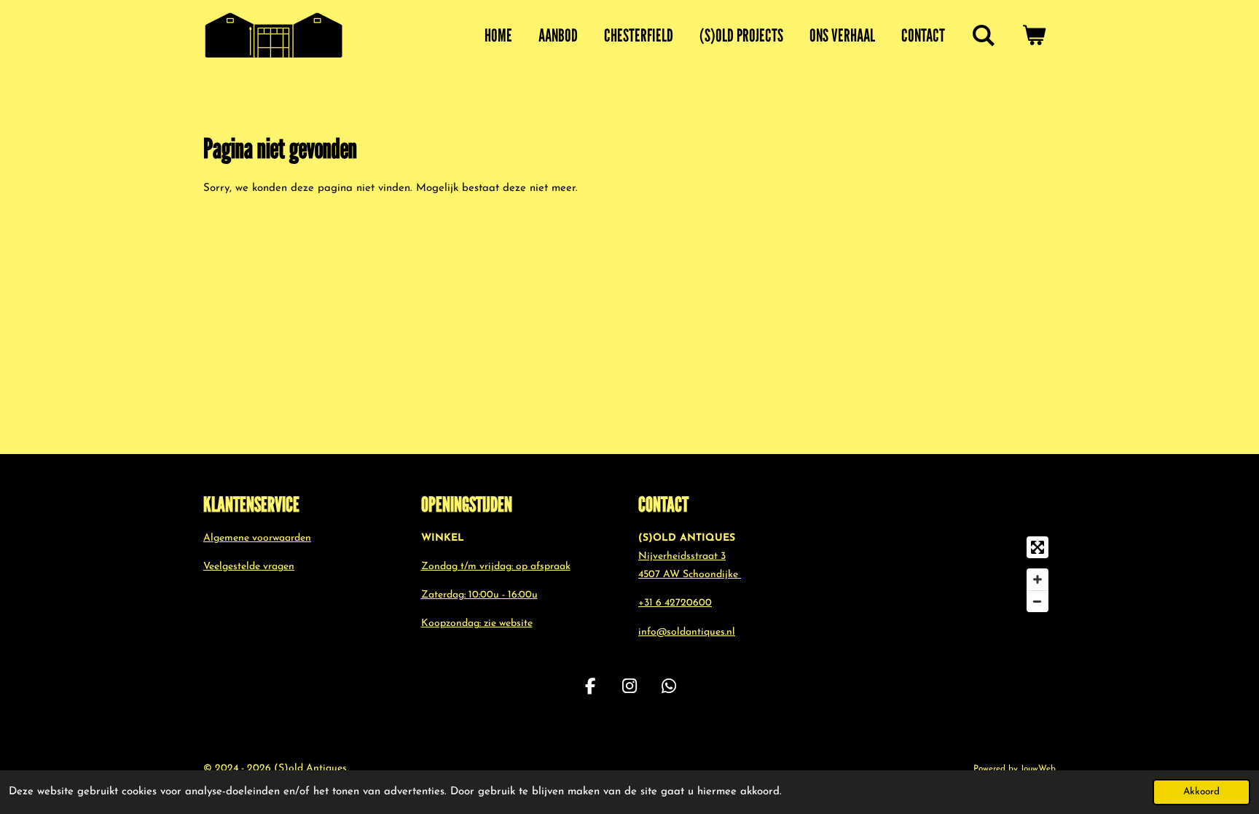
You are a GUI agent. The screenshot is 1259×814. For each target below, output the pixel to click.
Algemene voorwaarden (257, 538)
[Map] (956, 574)
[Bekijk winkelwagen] (1034, 35)
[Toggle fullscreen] (1037, 547)
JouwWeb (1038, 768)
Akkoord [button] (1201, 792)
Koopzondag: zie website (477, 623)
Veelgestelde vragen (248, 566)
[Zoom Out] (1037, 601)
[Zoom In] (1037, 579)
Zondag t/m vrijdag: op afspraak (495, 566)
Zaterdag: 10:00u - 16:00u (479, 595)
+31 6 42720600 (675, 603)
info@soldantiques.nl (686, 632)
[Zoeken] (983, 35)
